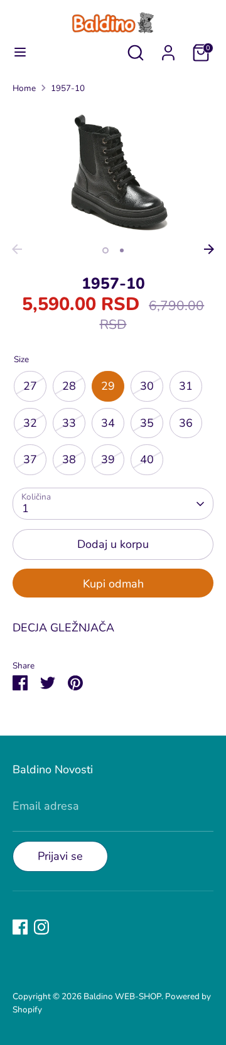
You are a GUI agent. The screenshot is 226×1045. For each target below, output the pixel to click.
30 (147, 386)
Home (24, 88)
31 (186, 386)
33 (69, 423)
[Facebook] (20, 927)
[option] (113, 171)
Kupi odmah (113, 583)
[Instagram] (41, 927)
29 (108, 386)
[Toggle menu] (20, 52)
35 (147, 423)
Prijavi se (60, 856)
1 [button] (105, 250)
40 (147, 459)
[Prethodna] (17, 249)
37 (30, 459)
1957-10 (68, 88)
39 (108, 459)
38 (69, 459)
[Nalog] (168, 48)
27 (30, 386)
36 (186, 423)
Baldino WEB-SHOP (122, 996)
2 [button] (122, 250)
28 (69, 386)
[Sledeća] (209, 249)
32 (30, 423)
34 (108, 423)
